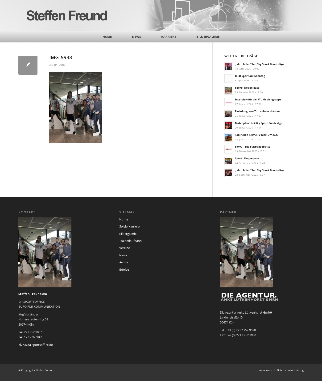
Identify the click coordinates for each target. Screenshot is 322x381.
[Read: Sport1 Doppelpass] (228, 90)
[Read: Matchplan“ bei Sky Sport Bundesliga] (228, 125)
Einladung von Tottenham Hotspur (257, 111)
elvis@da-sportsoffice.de (35, 345)
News (123, 255)
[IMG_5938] (27, 65)
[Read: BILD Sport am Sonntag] (228, 78)
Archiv (123, 262)
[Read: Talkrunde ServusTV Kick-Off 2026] (228, 137)
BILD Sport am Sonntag (250, 76)
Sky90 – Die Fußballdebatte (252, 146)
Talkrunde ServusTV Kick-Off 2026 (256, 135)
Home (123, 219)
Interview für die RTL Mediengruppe (258, 99)
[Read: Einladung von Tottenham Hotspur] (228, 114)
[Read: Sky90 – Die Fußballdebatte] (228, 149)
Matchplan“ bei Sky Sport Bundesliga (258, 123)
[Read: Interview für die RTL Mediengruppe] (228, 102)
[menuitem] (107, 36)
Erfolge (124, 269)
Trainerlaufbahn (130, 241)
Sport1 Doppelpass (247, 87)
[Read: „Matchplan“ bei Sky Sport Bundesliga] (228, 66)
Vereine (124, 248)
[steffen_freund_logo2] (71, 15)
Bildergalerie (127, 234)
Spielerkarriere (129, 226)
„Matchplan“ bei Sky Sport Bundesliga (259, 64)
